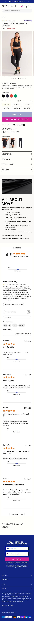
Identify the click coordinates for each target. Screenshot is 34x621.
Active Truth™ (13, 612)
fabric (15, 325)
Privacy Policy (23, 566)
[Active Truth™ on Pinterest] (12, 606)
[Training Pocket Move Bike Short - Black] (5, 143)
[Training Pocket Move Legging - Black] (20, 143)
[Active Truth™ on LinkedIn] (9, 606)
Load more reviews (17, 514)
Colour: (5, 92)
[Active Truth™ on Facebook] (3, 606)
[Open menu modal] (31, 6)
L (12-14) (27, 104)
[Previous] (6, 1)
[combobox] (23, 333)
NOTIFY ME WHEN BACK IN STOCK (17, 119)
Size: (7, 101)
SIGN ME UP (17, 559)
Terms (16, 567)
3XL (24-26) (27, 108)
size (5, 325)
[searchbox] (15, 311)
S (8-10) (6, 104)
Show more (7, 330)
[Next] (28, 1)
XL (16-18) (6, 108)
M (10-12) (17, 104)
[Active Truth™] (9, 6)
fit (9, 325)
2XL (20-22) (17, 108)
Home (3, 17)
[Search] (4, 11)
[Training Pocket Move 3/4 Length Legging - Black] (13, 143)
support (21, 325)
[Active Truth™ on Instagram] (6, 606)
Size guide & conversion (26, 101)
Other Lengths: (6, 136)
